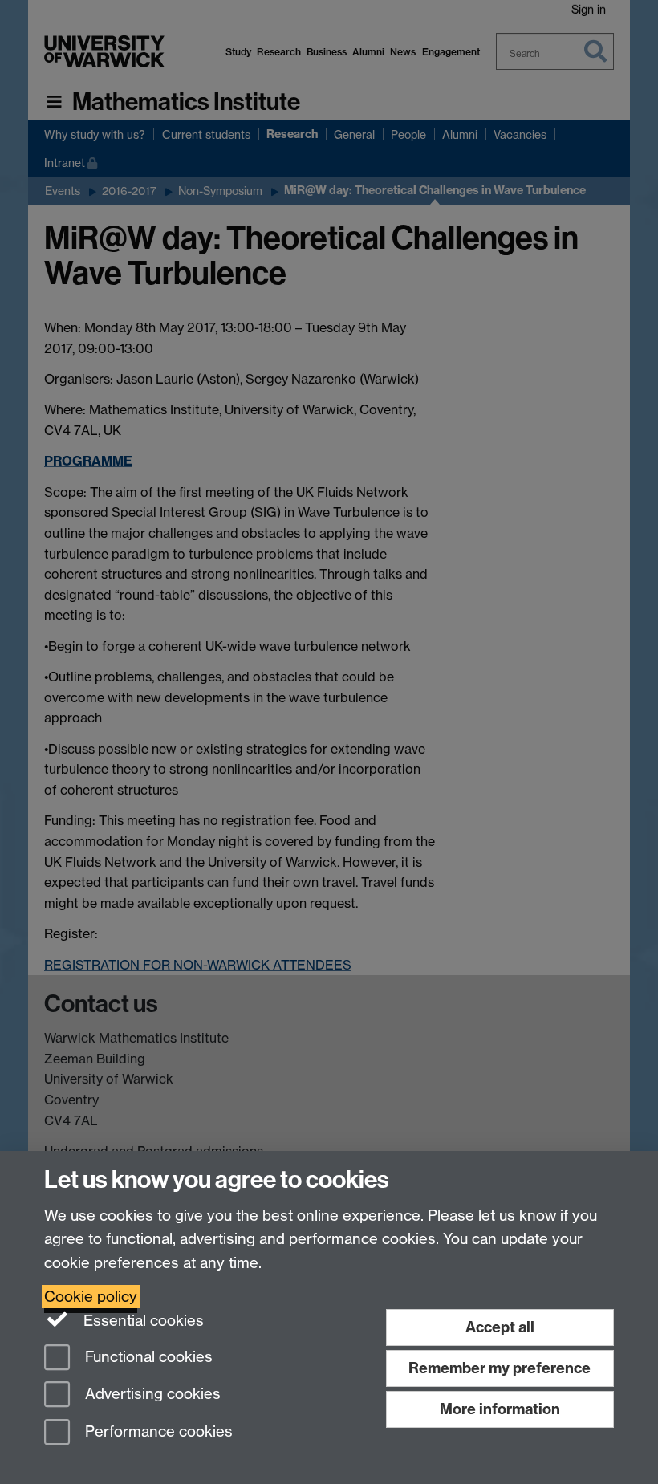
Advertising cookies (151, 1394)
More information (500, 1409)
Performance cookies (157, 1432)
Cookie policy (90, 1296)
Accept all (499, 1327)
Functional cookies (147, 1357)
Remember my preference (499, 1368)
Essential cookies (141, 1320)
